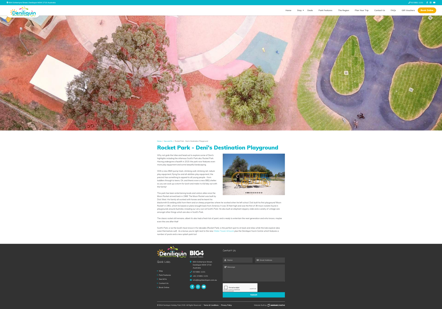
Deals (310, 10)
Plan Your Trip (362, 10)
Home (288, 10)
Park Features (325, 10)
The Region (343, 10)
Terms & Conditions (211, 305)
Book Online (427, 10)
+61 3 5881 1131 (200, 276)
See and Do (168, 141)
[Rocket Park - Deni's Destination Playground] (254, 174)
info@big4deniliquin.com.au (205, 280)
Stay (299, 10)
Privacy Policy (226, 305)
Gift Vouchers (408, 10)
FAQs (393, 10)
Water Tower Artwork (224, 231)
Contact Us (379, 10)
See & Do (163, 279)
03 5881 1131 (416, 2)
